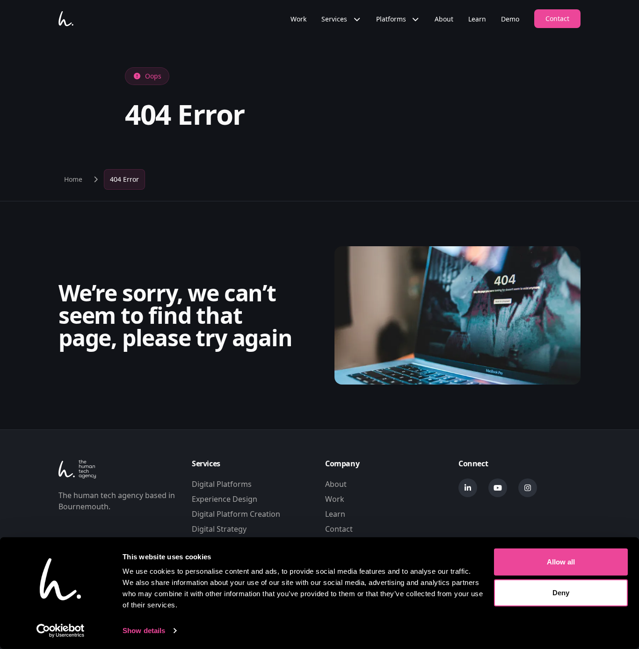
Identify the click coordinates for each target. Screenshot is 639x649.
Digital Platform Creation (236, 514)
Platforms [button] (392, 18)
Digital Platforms (222, 484)
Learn (477, 18)
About (444, 18)
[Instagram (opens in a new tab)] (527, 487)
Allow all (561, 562)
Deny (560, 592)
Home (73, 179)
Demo (510, 18)
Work (298, 18)
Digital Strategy (219, 529)
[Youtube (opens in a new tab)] (497, 487)
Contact (557, 18)
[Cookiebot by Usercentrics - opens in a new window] (61, 631)
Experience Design (224, 499)
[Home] (65, 19)
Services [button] (335, 18)
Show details (144, 631)
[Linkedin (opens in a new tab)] (467, 487)
